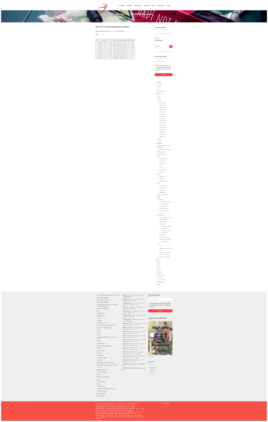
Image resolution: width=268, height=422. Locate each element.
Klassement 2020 (162, 116)
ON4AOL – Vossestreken (164, 254)
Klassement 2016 (162, 125)
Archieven (157, 38)
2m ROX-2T (161, 213)
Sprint (158, 89)
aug (124, 296)
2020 (124, 319)
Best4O (158, 263)
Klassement (159, 100)
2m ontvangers (160, 199)
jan (128, 307)
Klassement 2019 (162, 118)
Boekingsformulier (101, 313)
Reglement (159, 138)
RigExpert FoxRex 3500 (102, 369)
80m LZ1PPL (161, 234)
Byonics (158, 268)
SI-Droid (158, 183)
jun (140, 295)
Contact (169, 5)
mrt (131, 295)
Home (98, 334)
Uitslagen (159, 98)
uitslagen (113, 31)
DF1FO (160, 246)
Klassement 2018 (162, 120)
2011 (124, 355)
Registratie (159, 174)
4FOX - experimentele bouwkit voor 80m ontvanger (108, 295)
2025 (124, 299)
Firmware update (165, 228)
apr (134, 295)
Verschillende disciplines (102, 391)
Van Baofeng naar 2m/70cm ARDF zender (165, 249)
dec (135, 300)
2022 (124, 311)
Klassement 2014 (162, 129)
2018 (124, 327)
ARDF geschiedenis (160, 91)
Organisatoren (137, 5)
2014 (124, 343)
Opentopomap (162, 163)
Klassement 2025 (162, 105)
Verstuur (163, 74)
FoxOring (159, 86)
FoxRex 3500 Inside (165, 241)
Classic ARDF (159, 84)
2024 (124, 303)
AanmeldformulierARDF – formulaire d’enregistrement (164, 146)
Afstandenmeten (162, 169)
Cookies (98, 318)
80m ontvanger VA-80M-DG (103, 299)
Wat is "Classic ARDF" (101, 393)
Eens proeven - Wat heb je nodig (104, 327)
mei (137, 295)
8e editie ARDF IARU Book (103, 302)
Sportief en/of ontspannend (103, 376)
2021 (124, 315)
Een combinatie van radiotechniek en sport (106, 325)
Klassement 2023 (162, 109)
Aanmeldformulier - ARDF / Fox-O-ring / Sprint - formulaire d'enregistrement (107, 305)
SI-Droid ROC (161, 192)
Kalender (158, 96)
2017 (124, 331)
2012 (124, 351)
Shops (153, 5)
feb (131, 307)
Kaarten (158, 156)
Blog (98, 311)
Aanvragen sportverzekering (162, 194)
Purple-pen (161, 172)
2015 (124, 339)
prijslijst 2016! (162, 279)
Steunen (99, 384)
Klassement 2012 (162, 134)
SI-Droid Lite (161, 190)
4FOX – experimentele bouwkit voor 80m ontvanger (165, 218)
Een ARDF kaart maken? (161, 154)
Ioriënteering (161, 176)
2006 (124, 364)
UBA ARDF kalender (101, 386)
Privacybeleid (100, 360)
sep (127, 304)
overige (158, 243)
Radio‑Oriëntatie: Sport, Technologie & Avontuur (107, 365)
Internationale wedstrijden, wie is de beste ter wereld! (106, 338)
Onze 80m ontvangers (161, 151)
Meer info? (99, 348)
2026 (124, 295)
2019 (124, 323)
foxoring (99, 332)
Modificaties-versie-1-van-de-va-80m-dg (166, 231)
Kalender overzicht (101, 343)
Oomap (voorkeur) (162, 158)
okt (129, 300)
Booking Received (101, 315)
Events (98, 330)
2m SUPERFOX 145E (163, 208)
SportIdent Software (163, 181)
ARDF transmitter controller (164, 252)
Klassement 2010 (162, 136)
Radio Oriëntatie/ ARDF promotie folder (164, 149)
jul (143, 295)
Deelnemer (129, 5)
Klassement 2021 (162, 114)
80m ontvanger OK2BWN (102, 297)
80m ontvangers (160, 215)
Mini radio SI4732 (101, 350)
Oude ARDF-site (160, 5)
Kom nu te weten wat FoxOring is (104, 346)
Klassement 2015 (162, 127)
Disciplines (121, 5)
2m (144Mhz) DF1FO (163, 206)
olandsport (159, 272)
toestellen (146, 5)
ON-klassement (100, 355)
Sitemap (98, 374)
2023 (124, 307)
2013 (124, 347)
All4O (158, 261)
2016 (110, 31)
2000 (124, 368)
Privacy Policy (152, 367)
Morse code (99, 353)
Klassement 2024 (162, 107)
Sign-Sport (159, 270)
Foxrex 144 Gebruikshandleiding (165, 201)
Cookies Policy (153, 370)
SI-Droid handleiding (163, 185)
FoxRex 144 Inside (165, 204)
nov (132, 300)
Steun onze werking (101, 381)
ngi (160, 165)
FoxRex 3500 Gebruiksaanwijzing (165, 239)
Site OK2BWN (159, 277)
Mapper (160, 167)
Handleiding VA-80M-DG (166, 226)
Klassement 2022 (162, 111)
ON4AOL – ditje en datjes (164, 256)
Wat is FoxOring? (100, 395)
